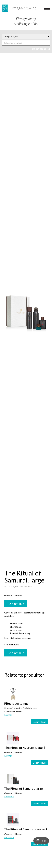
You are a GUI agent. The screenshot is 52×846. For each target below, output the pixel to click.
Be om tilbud (39, 721)
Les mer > (9, 714)
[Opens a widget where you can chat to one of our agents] (41, 841)
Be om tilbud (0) (41, 48)
